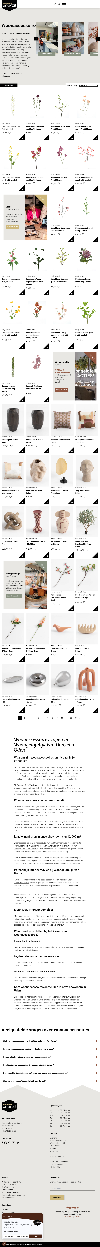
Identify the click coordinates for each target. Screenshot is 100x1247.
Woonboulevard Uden (58, 1143)
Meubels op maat (8, 1212)
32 (71, 718)
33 (76, 718)
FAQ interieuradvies (9, 1184)
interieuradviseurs (21, 883)
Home (4, 33)
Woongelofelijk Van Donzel (25, 849)
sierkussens (67, 776)
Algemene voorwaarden (59, 1162)
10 (62, 718)
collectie (69, 785)
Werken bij (54, 1148)
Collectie (11, 33)
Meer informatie (12, 227)
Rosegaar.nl (35, 1244)
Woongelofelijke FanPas (59, 1140)
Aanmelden (57, 1198)
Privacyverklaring (56, 1164)
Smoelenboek (55, 1146)
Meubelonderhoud (9, 1198)
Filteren (10, 85)
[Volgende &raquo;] (80, 718)
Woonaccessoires (23, 33)
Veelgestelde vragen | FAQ (11, 1182)
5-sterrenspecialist (72, 1217)
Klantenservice (7, 1190)
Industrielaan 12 (8, 1126)
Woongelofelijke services (11, 1192)
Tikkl (41, 1244)
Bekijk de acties (61, 390)
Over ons (53, 1138)
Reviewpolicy (55, 1167)
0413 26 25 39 (10, 1131)
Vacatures (54, 1151)
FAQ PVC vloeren (8, 1187)
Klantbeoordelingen (57, 1156)
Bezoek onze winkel (14, 596)
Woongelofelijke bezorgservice (13, 1195)
